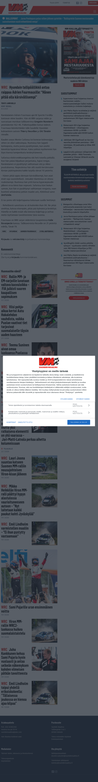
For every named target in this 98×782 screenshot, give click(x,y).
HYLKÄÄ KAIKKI (66, 399)
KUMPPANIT (11, 422)
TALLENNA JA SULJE (78, 422)
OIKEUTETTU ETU (25, 422)
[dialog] (49, 391)
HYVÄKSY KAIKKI (83, 399)
